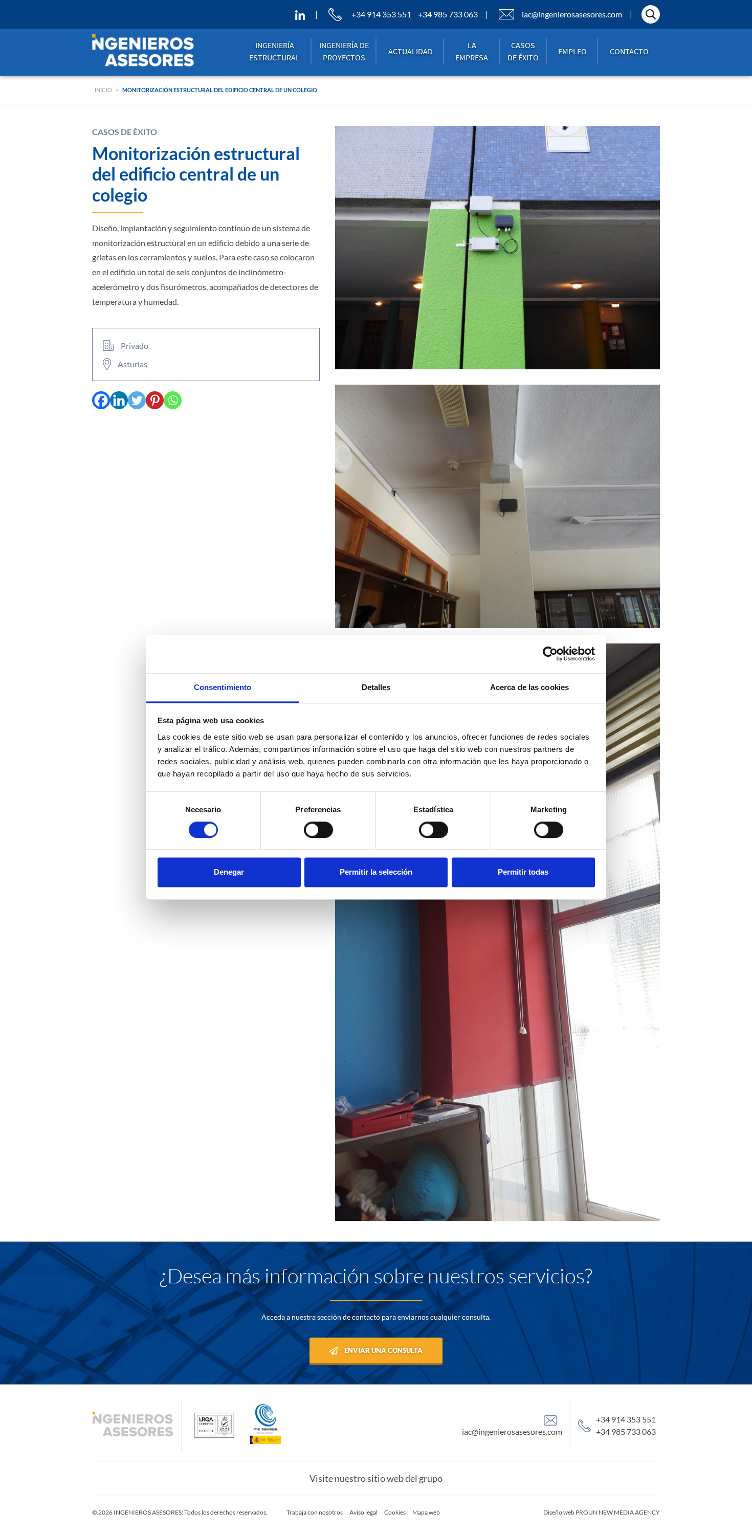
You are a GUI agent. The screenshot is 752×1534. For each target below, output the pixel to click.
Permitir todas (523, 872)
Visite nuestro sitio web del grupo (376, 1478)
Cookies (395, 1512)
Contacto (629, 51)
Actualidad (410, 51)
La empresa (471, 51)
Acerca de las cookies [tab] (529, 687)
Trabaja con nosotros (314, 1512)
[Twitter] (137, 400)
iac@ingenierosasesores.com (572, 14)
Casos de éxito (523, 51)
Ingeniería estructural (274, 51)
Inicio (103, 89)
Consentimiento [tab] (222, 687)
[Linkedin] (119, 400)
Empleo (572, 51)
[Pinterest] (155, 400)
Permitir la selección (376, 872)
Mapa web (426, 1512)
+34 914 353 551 (381, 14)
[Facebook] (101, 400)
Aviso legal (363, 1512)
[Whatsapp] (173, 400)
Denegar (229, 872)
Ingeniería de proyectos (344, 51)
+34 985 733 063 (448, 14)
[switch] (318, 829)
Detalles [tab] (376, 687)
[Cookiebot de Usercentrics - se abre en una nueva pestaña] (550, 653)
